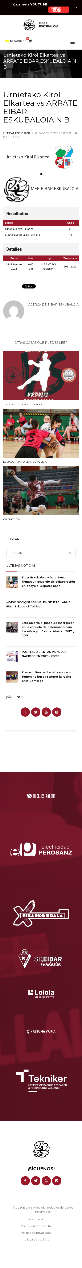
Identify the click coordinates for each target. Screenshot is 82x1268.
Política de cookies (36, 1239)
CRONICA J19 (11, 519)
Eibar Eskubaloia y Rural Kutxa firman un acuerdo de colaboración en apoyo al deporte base (48, 581)
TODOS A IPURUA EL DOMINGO (23, 404)
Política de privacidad (36, 1232)
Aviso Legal (36, 1219)
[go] (70, 553)
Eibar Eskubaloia (19, 133)
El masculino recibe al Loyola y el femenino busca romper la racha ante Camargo (46, 676)
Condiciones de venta (36, 1226)
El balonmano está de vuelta (25, 461)
